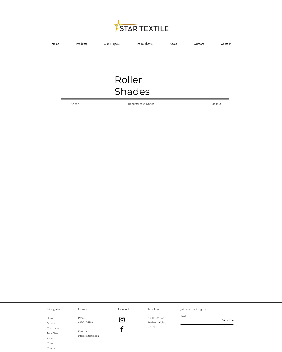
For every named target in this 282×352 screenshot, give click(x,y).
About (50, 338)
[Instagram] (122, 319)
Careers (50, 343)
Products (51, 323)
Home (50, 318)
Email (183, 316)
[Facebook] (122, 329)
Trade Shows (53, 333)
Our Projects (53, 328)
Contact (51, 348)
